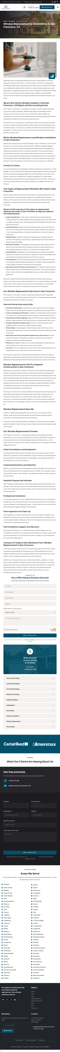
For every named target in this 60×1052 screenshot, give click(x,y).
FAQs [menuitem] (32, 1003)
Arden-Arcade (8, 887)
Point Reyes (7, 951)
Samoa (6, 962)
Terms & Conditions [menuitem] (30, 1040)
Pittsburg (36, 945)
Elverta (35, 904)
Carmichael (36, 893)
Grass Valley (7, 918)
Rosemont (36, 956)
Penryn (6, 945)
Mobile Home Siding (13, 694)
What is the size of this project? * (12, 608)
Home (5, 21)
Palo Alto (36, 942)
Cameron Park (8, 893)
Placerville (7, 948)
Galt (34, 912)
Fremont (6, 912)
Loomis (6, 926)
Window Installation (13, 716)
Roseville (6, 959)
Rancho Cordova (38, 951)
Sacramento (37, 959)
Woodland (36, 978)
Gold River (7, 915)
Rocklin (6, 956)
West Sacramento (38, 975)
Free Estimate (47, 7)
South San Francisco (39, 967)
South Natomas (8, 967)
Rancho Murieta (8, 953)
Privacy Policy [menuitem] (19, 1040)
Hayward (36, 918)
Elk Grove (6, 904)
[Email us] (14, 999)
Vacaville (36, 972)
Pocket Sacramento (39, 948)
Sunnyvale (7, 972)
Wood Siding (10, 727)
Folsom (35, 909)
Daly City (36, 896)
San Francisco (37, 962)
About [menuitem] (33, 991)
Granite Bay (36, 915)
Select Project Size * (9, 821)
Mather (6, 929)
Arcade (35, 885)
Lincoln (35, 923)
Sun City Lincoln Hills (10, 970)
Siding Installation (12, 700)
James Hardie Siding (13, 683)
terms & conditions (30, 639)
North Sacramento (38, 937)
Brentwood (36, 890)
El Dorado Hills (37, 901)
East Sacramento (9, 901)
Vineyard (6, 975)
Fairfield (35, 907)
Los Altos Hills (37, 926)
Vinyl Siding (10, 710)
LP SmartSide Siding (13, 689)
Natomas (6, 931)
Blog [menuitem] (32, 1005)
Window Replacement (13, 721)
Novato (6, 940)
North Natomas (8, 937)
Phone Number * (35, 801)
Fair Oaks (6, 907)
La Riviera (7, 923)
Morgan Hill (36, 929)
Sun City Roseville (38, 970)
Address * (34, 811)
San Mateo (36, 964)
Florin (5, 909)
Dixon (35, 898)
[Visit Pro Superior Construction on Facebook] (55, 2)
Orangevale (7, 942)
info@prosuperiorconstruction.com (33, 2)
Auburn (35, 887)
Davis (5, 898)
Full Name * (6, 801)
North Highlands (38, 934)
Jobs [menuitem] (32, 996)
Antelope (6, 884)
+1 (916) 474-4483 (33, 8)
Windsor (6, 978)
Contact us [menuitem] (34, 1008)
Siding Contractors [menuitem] (36, 998)
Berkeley (6, 890)
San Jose (6, 964)
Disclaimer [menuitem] (41, 1040)
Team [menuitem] (32, 994)
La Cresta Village (38, 920)
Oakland (35, 940)
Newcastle (36, 931)
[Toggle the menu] (57, 7)
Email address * (7, 811)
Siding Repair (11, 705)
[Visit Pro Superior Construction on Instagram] (57, 2)
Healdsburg (7, 920)
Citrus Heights (8, 896)
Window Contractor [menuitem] (36, 1001)
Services (11, 21)
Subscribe (8, 1030)
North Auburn (8, 934)
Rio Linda (36, 953)
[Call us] (52, 2)
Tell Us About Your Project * (11, 830)
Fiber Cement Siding (13, 678)
